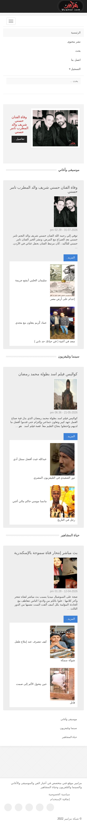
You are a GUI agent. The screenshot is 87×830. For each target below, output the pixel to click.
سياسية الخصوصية (59, 794)
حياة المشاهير (70, 535)
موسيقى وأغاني (68, 170)
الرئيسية (76, 32)
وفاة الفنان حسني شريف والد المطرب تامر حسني (19, 124)
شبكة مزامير (71, 818)
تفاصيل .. (19, 138)
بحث (78, 50)
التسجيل (76, 69)
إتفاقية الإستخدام (60, 799)
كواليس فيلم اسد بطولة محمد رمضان (47, 374)
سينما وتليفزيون (68, 356)
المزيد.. (70, 257)
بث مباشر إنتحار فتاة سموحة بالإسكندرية (45, 553)
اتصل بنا (76, 59)
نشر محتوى (74, 41)
